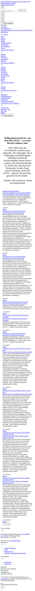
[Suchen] (20, 10)
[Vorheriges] (4, 524)
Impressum (7, 564)
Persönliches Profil (12, 30)
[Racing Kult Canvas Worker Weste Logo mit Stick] (17, 350)
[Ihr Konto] (2, 19)
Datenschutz (8, 562)
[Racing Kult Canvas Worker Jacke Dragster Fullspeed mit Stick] (17, 434)
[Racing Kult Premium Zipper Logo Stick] (15, 302)
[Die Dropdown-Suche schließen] (24, 10)
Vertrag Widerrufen (10, 548)
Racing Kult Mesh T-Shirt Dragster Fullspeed (16, 194)
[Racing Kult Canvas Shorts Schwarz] (14, 211)
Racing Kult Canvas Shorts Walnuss (13, 258)
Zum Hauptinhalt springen (9, 1)
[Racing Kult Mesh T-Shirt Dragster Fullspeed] (17, 193)
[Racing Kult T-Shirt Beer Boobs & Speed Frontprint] (17, 317)
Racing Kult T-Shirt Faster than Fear (13, 335)
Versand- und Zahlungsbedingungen (15, 553)
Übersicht (4, 30)
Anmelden (4, 27)
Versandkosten (5, 579)
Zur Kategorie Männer (7, 63)
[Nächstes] (8, 524)
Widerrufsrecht (8, 551)
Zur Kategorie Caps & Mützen (10, 103)
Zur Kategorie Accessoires (9, 90)
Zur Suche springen (23, 1)
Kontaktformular (15, 541)
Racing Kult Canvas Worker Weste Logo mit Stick (17, 352)
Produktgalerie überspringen (11, 191)
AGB (6, 550)
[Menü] (2, 7)
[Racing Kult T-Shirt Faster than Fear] (14, 333)
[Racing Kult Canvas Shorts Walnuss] (14, 256)
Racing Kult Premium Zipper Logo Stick (15, 303)
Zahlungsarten (28, 30)
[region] (17, 358)
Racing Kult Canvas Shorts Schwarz (13, 213)
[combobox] (9, 11)
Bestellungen (4, 32)
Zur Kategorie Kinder (7, 82)
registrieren (7, 28)
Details (5, 209)
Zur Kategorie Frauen (7, 50)
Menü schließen (8, 23)
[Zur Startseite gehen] (7, 5)
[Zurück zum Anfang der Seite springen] (2, 587)
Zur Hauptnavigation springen (16, 2)
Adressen (21, 30)
